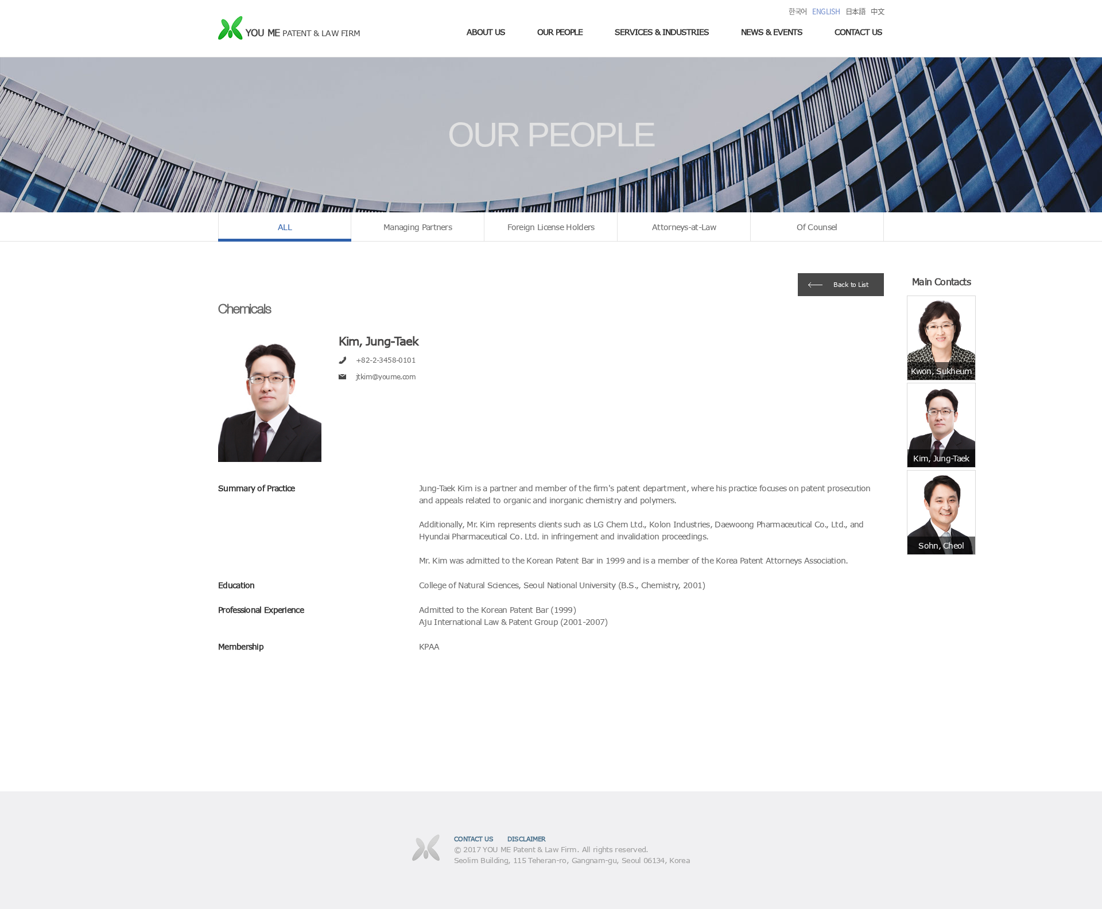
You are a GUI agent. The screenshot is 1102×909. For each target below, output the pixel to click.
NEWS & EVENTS (771, 32)
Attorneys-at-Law (684, 227)
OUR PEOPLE (560, 32)
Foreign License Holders (551, 227)
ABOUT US (486, 32)
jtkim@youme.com (386, 376)
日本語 (855, 11)
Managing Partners (417, 227)
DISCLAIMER (526, 838)
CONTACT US (858, 32)
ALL (285, 227)
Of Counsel (817, 227)
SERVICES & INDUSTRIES (662, 32)
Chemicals (244, 308)
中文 (877, 11)
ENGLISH (826, 11)
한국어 (797, 11)
